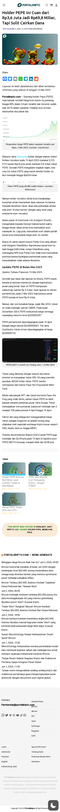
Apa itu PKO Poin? (38, 747)
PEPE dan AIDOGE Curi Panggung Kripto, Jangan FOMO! (38, 481)
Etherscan (22, 156)
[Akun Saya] (56, 5)
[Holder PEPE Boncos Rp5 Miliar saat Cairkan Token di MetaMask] (14, 469)
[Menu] (4, 5)
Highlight (41, 527)
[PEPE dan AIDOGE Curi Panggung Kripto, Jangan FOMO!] (40, 469)
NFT (33, 716)
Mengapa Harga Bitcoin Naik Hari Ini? (20, 562)
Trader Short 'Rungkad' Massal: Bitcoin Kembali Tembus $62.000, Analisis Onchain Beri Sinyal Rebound (29, 608)
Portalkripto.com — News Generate (28, 555)
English (4, 761)
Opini (33, 721)
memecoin (47, 530)
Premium (5, 757)
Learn (3, 747)
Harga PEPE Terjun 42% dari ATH (12, 509)
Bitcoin (34, 706)
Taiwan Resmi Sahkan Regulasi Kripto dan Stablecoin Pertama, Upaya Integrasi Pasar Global (28, 660)
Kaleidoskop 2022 (9, 766)
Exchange (35, 726)
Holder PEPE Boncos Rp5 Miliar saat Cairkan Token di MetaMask (13, 481)
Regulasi (35, 731)
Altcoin (34, 711)
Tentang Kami (37, 752)
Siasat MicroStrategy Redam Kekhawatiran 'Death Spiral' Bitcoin (27, 636)
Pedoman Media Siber (40, 757)
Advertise (35, 761)
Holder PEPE (34, 530)
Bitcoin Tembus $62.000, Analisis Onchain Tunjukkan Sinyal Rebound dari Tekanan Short (28, 584)
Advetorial (5, 752)
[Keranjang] (51, 5)
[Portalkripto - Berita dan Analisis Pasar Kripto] (28, 5)
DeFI (33, 736)
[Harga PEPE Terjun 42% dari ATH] (14, 499)
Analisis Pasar (37, 701)
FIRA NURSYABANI (36, 29)
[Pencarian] (47, 5)
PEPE (29, 532)
